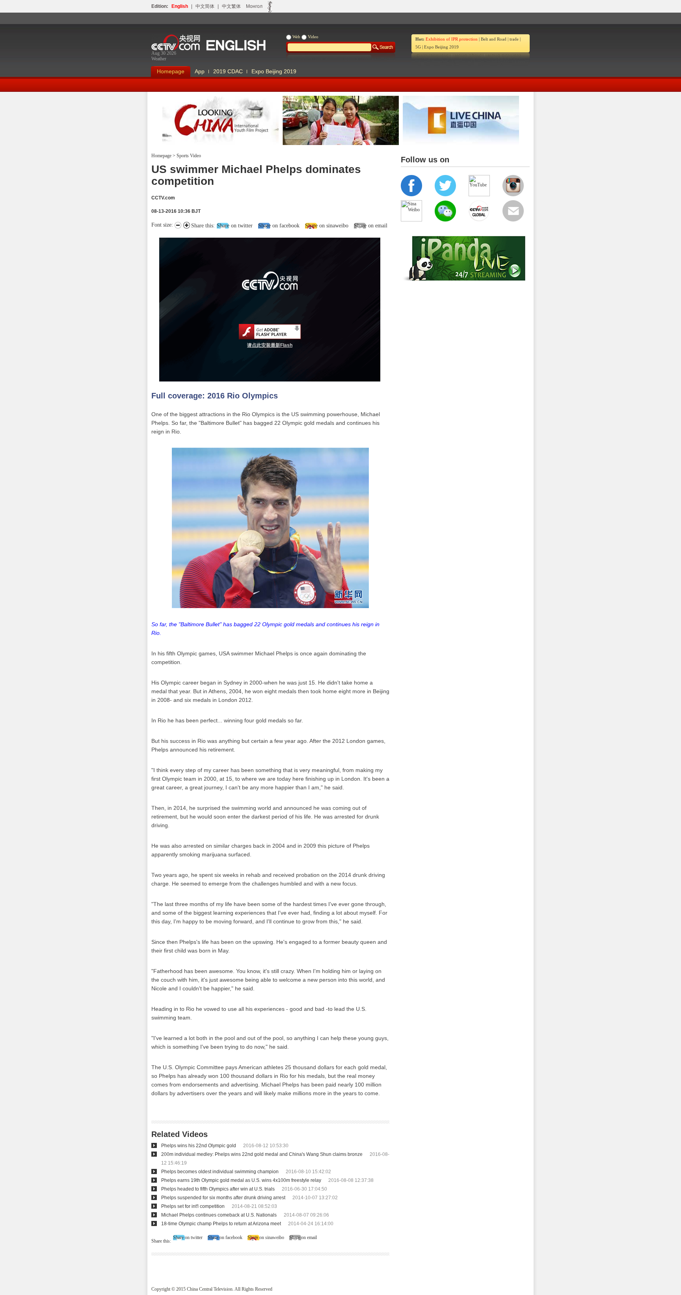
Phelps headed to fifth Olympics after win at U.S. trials (218, 1189)
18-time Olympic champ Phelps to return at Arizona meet (221, 1223)
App (200, 71)
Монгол (254, 6)
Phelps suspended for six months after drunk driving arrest (223, 1197)
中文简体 (204, 6)
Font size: (163, 225)
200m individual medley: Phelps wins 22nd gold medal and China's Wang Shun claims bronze (262, 1154)
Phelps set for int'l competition (193, 1206)
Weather (158, 58)
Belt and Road (493, 39)
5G (418, 47)
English (179, 6)
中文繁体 (231, 6)
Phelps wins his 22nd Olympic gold (198, 1145)
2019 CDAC (228, 71)
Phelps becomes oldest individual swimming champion (220, 1171)
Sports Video (188, 155)
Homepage (170, 71)
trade (514, 39)
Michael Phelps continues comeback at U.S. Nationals (219, 1215)
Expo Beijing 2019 (441, 47)
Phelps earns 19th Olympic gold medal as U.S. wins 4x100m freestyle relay (241, 1180)
